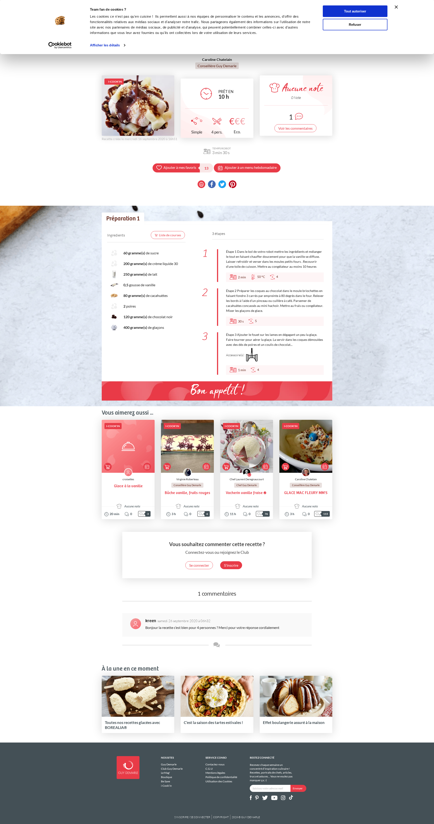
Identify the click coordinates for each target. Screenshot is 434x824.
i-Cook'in (166, 785)
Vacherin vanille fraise (244, 493)
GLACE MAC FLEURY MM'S (306, 493)
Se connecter (199, 565)
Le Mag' (165, 772)
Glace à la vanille (128, 486)
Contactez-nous (214, 764)
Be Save (165, 781)
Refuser (355, 24)
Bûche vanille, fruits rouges (187, 493)
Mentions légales (215, 772)
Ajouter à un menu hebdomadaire (251, 167)
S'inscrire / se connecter (192, 817)
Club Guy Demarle (172, 768)
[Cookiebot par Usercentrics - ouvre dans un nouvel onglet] (60, 45)
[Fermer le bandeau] (396, 7)
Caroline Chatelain (306, 479)
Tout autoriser (355, 11)
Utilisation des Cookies (218, 781)
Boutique (166, 777)
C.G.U (209, 768)
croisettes (128, 479)
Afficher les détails (105, 45)
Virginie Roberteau (187, 479)
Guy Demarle (169, 764)
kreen (150, 620)
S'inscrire (231, 565)
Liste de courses (170, 235)
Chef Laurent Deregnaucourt (247, 479)
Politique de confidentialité (221, 777)
